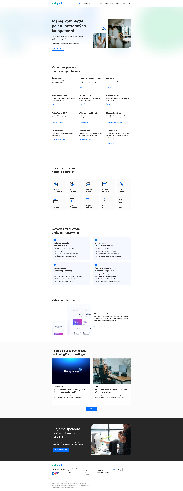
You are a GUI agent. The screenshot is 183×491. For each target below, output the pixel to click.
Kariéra (86, 469)
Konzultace (76, 43)
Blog (85, 472)
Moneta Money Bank (73, 469)
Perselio (99, 469)
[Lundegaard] (57, 3)
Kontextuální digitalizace (103, 472)
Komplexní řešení (56, 43)
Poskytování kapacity (66, 43)
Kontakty (86, 474)
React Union (100, 470)
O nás (85, 470)
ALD (69, 470)
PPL (69, 474)
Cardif (69, 472)
